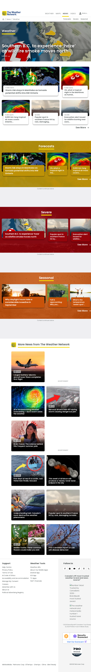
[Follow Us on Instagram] (69, 569)
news (9, 19)
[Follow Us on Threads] (84, 569)
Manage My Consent (10, 581)
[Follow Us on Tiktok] (79, 569)
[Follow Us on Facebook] (65, 569)
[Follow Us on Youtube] (74, 569)
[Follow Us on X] (88, 569)
